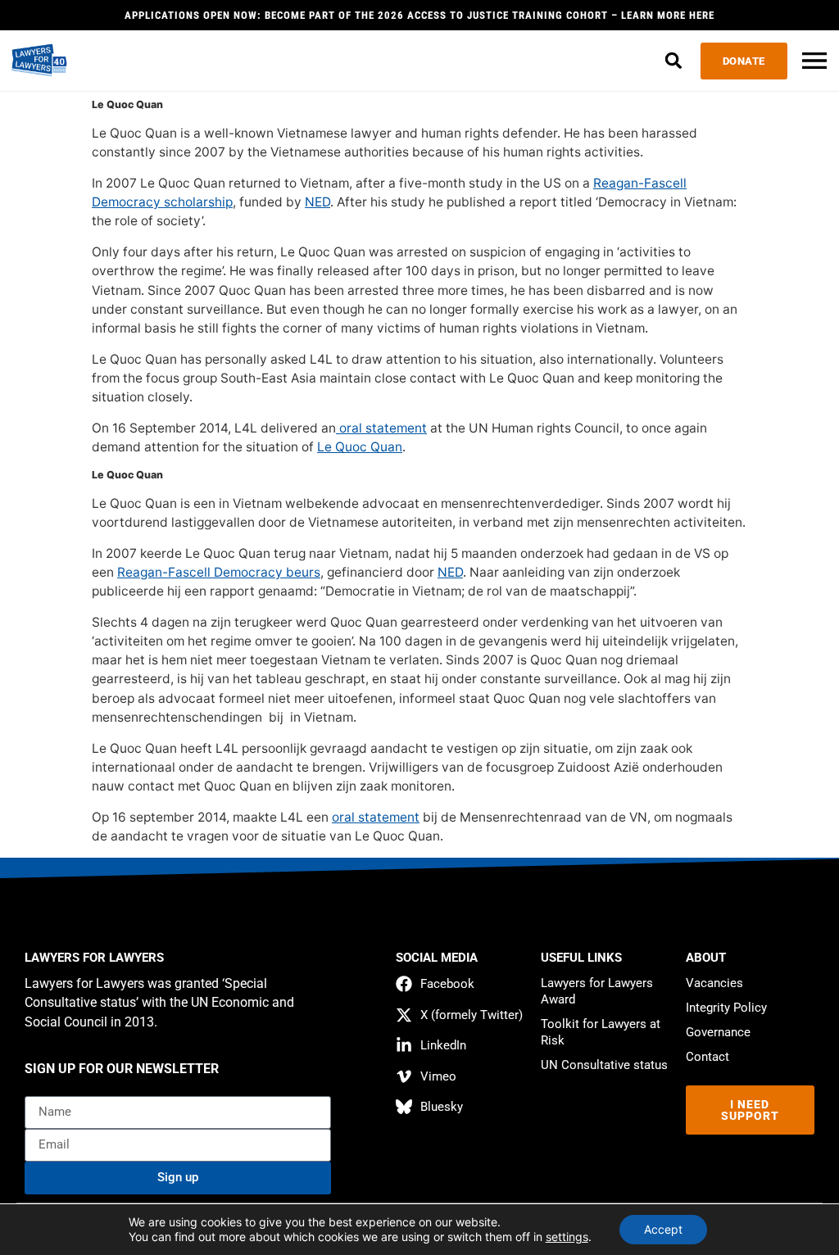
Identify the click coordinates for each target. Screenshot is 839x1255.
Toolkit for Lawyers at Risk (600, 1032)
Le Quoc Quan (359, 447)
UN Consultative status (604, 1065)
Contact (707, 1056)
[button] (674, 61)
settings (567, 1237)
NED (317, 202)
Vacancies (714, 983)
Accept (663, 1229)
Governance (718, 1032)
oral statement (381, 428)
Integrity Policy (726, 1007)
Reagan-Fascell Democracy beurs (218, 572)
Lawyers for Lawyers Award (597, 991)
